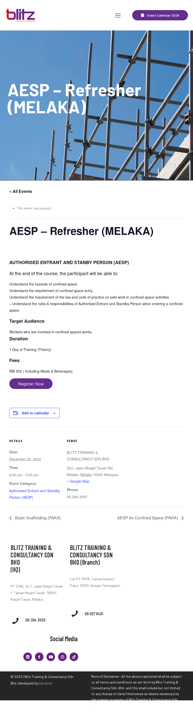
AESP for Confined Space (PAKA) (148, 518)
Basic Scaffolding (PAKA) (37, 518)
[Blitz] (21, 15)
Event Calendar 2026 (161, 15)
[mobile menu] (118, 15)
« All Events (20, 191)
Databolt (46, 683)
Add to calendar (35, 412)
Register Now (31, 383)
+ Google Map (78, 481)
